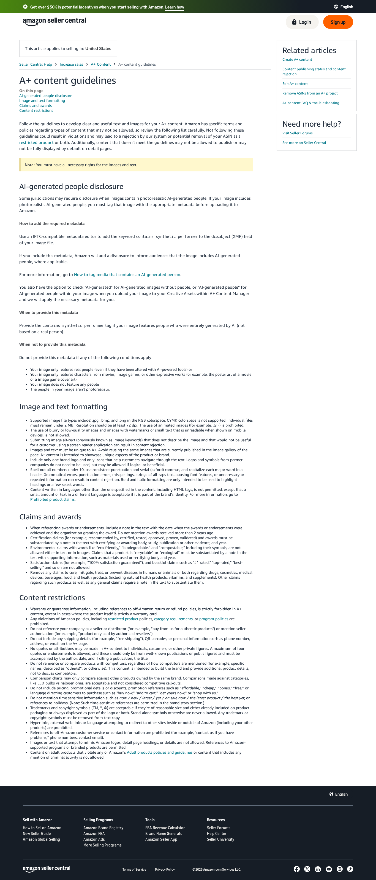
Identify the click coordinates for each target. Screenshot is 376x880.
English (341, 794)
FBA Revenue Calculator (165, 827)
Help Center (217, 833)
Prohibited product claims (52, 499)
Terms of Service (134, 869)
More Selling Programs (102, 845)
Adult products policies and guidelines (159, 752)
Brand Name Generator (164, 833)
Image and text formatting (42, 100)
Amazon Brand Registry (103, 827)
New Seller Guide (37, 833)
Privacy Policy (165, 869)
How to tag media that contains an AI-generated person (127, 274)
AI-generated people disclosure (45, 95)
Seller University (220, 839)
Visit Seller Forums (297, 133)
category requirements (173, 618)
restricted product (36, 142)
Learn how (174, 7)
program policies (213, 618)
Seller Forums (218, 827)
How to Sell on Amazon (42, 827)
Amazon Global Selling (41, 839)
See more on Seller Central (304, 142)
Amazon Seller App (161, 839)
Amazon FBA (94, 833)
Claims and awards (35, 105)
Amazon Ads (94, 839)
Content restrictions (36, 110)
